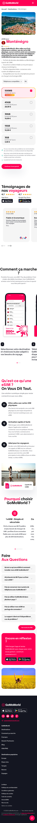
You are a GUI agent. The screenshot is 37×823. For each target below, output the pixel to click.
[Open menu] (33, 3)
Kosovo (4, 769)
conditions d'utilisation (9, 814)
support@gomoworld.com (11, 720)
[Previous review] (3, 246)
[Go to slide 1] (17, 362)
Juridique (4, 784)
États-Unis (5, 762)
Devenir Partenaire (8, 741)
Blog (3, 744)
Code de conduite (7, 796)
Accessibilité (5, 799)
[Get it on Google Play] (24, 659)
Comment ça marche (8, 733)
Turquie (4, 766)
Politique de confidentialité (9, 787)
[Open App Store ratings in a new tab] (7, 201)
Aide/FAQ (5, 748)
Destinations (12, 9)
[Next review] (9, 246)
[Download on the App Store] (11, 659)
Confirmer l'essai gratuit (12, 166)
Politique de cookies (7, 793)
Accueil (4, 9)
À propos (5, 737)
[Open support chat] (32, 818)
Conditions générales (8, 790)
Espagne (4, 773)
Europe (4, 758)
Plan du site (5, 802)
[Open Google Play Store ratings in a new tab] (24, 201)
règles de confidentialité (27, 813)
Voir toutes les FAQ (26, 627)
